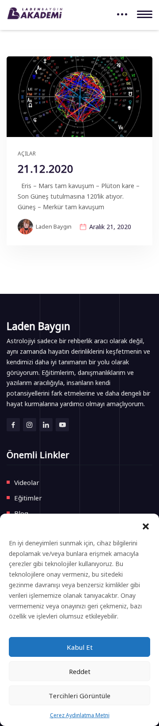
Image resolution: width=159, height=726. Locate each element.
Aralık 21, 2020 (110, 226)
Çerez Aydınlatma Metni (80, 715)
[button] (145, 524)
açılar (27, 153)
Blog (21, 513)
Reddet (80, 671)
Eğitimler (28, 497)
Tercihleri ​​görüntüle (79, 695)
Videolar (26, 482)
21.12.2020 (45, 168)
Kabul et (80, 647)
